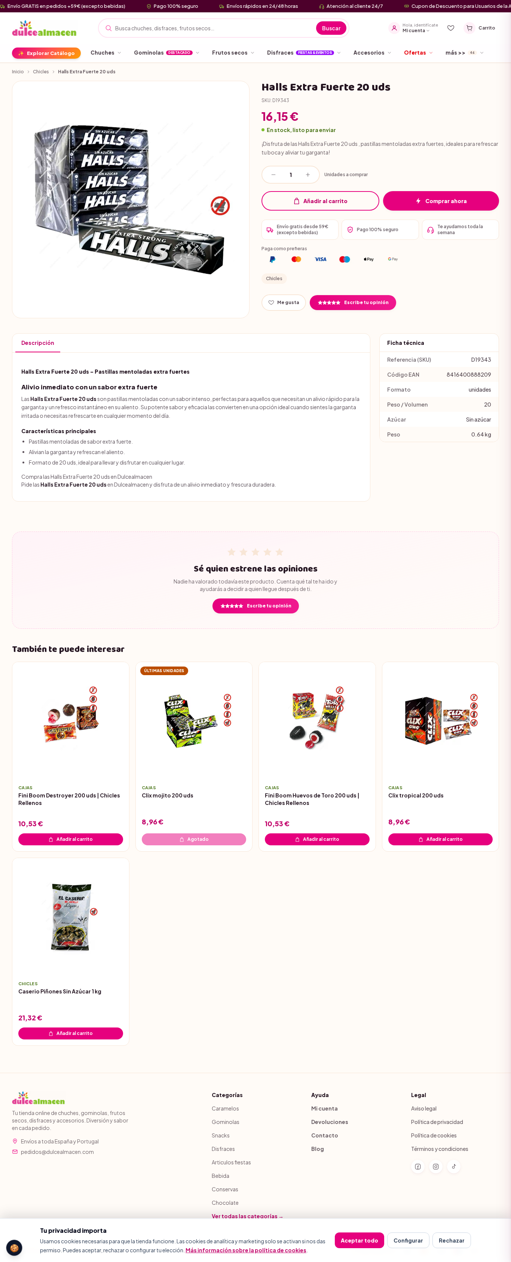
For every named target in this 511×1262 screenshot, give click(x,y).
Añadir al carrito (325, 200)
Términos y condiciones (439, 1148)
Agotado (198, 839)
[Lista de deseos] (450, 28)
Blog (317, 1148)
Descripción (37, 342)
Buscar (331, 28)
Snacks (221, 1135)
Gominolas (225, 1121)
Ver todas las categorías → (248, 1216)
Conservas (225, 1189)
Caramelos (225, 1108)
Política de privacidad (437, 1121)
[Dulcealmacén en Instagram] (436, 1166)
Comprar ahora (446, 200)
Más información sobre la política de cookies (246, 1250)
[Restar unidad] (273, 174)
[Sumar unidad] (308, 174)
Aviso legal (424, 1108)
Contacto (324, 1135)
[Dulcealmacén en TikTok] (453, 1166)
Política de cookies (434, 1135)
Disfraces (223, 1148)
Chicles (41, 71)
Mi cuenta (324, 1108)
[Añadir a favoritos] (118, 767)
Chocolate (225, 1202)
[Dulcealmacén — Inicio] (45, 28)
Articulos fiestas (231, 1162)
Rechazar (452, 1240)
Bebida (220, 1175)
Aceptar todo (359, 1240)
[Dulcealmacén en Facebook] (418, 1166)
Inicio (18, 71)
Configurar (408, 1240)
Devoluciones (329, 1121)
